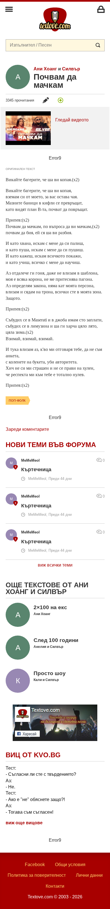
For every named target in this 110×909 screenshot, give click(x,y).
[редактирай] (45, 100)
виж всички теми (55, 565)
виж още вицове (24, 822)
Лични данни (89, 875)
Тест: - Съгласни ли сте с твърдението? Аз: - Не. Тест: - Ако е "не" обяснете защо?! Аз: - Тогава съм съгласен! (41, 790)
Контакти (55, 886)
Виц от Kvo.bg (33, 755)
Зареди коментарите (27, 429)
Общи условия (70, 864)
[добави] (60, 100)
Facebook (35, 864)
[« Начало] (55, 19)
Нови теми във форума (51, 444)
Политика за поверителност (37, 875)
